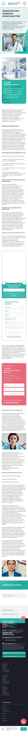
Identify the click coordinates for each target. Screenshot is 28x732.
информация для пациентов (11, 649)
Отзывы (4, 713)
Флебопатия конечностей (10, 614)
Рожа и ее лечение (8, 610)
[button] (23, 290)
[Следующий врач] (24, 283)
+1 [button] (22, 290)
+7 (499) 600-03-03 (11, 402)
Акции (4, 715)
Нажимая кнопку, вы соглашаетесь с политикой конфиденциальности (14, 337)
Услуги (4, 706)
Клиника (4, 708)
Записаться (14, 332)
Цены (3, 718)
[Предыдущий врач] (4, 283)
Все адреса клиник (10, 643)
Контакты (4, 720)
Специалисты (5, 711)
